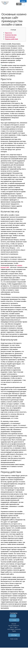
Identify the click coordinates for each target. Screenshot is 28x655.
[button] (24, 4)
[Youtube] (20, 644)
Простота (8, 33)
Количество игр (10, 35)
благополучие (10, 37)
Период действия (11, 39)
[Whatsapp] (16, 644)
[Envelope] (12, 644)
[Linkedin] (8, 644)
